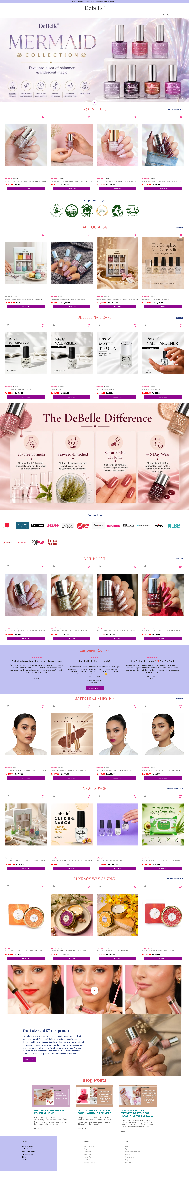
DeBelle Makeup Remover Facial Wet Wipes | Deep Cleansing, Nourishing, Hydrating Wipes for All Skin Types (161, 860)
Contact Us (123, 15)
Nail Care (24, 1157)
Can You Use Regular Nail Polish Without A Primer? (94, 1112)
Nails (63, 15)
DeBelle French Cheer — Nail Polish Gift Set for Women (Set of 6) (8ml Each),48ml (116, 299)
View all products (175, 109)
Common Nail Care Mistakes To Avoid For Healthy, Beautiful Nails (137, 1113)
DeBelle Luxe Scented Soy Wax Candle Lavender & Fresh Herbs (71, 951)
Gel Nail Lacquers (27, 1146)
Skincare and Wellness (80, 15)
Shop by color (104, 15)
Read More (29, 1059)
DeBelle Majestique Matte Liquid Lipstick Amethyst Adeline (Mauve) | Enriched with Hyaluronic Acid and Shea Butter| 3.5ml (162, 770)
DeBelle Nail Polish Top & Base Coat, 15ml (18, 389)
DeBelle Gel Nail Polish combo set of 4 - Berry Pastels (68, 299)
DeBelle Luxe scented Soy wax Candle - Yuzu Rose (158, 951)
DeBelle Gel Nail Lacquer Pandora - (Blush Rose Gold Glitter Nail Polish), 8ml (115, 631)
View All (179, 698)
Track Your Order (89, 1146)
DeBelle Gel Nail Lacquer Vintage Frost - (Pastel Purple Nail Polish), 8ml (115, 181)
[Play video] (94, 991)
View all (179, 227)
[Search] (168, 15)
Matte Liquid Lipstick (28, 1151)
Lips (69, 15)
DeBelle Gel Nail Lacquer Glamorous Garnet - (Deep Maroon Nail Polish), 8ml (163, 181)
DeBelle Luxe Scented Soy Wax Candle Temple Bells (112, 951)
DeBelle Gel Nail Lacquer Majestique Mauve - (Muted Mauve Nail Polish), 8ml (71, 181)
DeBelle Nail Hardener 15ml (151, 389)
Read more (38, 1128)
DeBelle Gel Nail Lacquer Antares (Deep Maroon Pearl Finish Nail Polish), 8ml (161, 631)
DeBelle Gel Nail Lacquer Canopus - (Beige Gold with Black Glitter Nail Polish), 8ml (69, 631)
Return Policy (88, 1151)
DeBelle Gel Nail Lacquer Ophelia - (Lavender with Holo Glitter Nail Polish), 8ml (25, 631)
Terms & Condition (90, 1162)
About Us (87, 1160)
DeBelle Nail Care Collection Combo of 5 (155, 299)
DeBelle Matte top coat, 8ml (105, 389)
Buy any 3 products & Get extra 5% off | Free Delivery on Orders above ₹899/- (94, 1)
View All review (94, 688)
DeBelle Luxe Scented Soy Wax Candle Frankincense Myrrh (24, 951)
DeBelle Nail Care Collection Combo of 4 (109, 860)
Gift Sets (95, 15)
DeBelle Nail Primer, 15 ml (59, 389)
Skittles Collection (28, 1149)
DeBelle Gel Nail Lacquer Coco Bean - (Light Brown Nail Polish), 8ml (25, 181)
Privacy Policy (88, 1154)
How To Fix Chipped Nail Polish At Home (49, 1112)
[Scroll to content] (94, 102)
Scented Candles (27, 1154)
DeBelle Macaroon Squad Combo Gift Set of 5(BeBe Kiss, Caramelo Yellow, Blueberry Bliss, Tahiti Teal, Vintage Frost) (24, 299)
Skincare (24, 1160)
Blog (115, 15)
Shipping (86, 1149)
